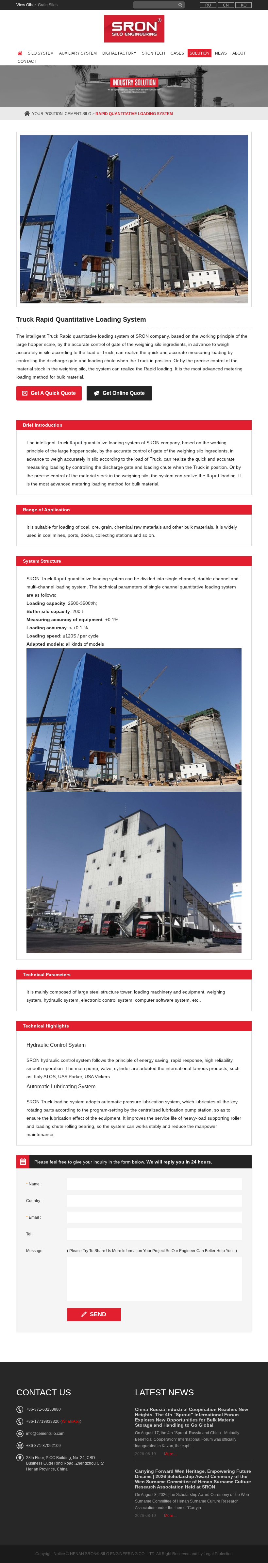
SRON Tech (153, 53)
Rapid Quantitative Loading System (134, 113)
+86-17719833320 (42, 1421)
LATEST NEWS (164, 1392)
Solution (199, 53)
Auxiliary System (78, 53)
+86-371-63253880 (43, 1409)
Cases (177, 53)
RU (208, 5)
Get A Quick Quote (53, 393)
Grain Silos (48, 5)
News (221, 53)
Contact (27, 61)
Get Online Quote (124, 393)
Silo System (41, 53)
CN (226, 5)
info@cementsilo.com (45, 1433)
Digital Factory (119, 53)
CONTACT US (43, 1392)
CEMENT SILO (78, 113)
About (239, 53)
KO (243, 5)
